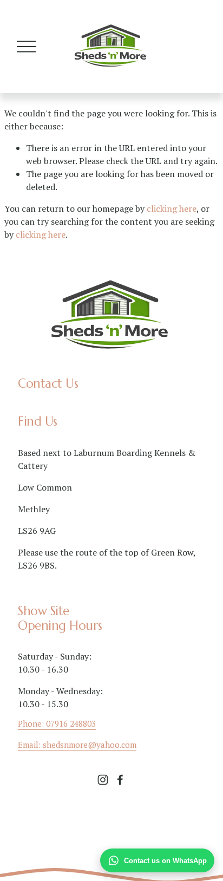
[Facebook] (120, 779)
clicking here (171, 208)
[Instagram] (102, 779)
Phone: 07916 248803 (57, 723)
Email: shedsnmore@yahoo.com (77, 744)
